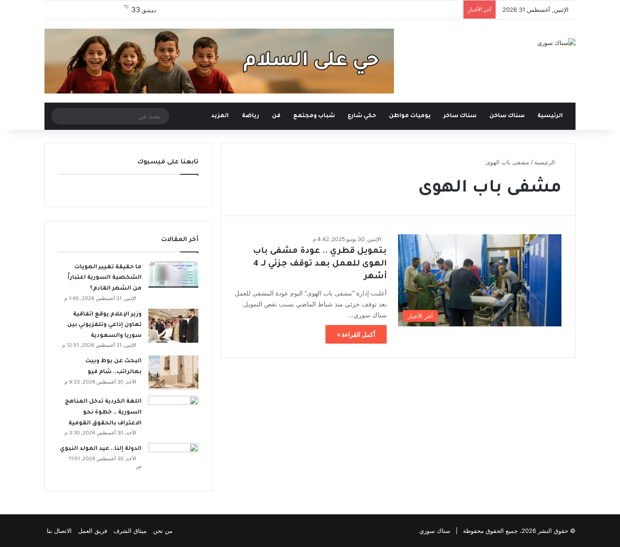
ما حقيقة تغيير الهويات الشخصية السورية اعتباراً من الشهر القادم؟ (105, 278)
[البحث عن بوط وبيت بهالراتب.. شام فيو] (173, 372)
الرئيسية (550, 116)
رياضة (250, 116)
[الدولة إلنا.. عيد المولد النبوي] (173, 460)
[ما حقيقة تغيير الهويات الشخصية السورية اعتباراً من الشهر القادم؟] (173, 274)
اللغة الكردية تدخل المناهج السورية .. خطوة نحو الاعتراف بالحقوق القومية (103, 412)
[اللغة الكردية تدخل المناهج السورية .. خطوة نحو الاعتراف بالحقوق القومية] (173, 413)
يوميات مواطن (410, 116)
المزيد (220, 116)
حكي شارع (362, 116)
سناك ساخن (507, 116)
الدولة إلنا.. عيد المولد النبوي (101, 449)
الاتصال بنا (59, 530)
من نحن (162, 530)
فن (276, 116)
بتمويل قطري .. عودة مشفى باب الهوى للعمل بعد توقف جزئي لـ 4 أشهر (320, 264)
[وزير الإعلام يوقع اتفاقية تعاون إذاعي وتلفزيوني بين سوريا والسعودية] (173, 326)
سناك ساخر (460, 116)
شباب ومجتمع (314, 116)
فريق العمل (92, 530)
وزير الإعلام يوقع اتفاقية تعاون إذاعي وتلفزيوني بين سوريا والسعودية (104, 325)
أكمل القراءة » (356, 334)
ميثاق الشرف (130, 530)
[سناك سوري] (556, 43)
